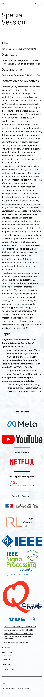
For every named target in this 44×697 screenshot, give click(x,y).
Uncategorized (8, 669)
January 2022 (8, 659)
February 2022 (8, 656)
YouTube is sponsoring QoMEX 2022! (20, 626)
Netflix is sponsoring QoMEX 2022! (19, 630)
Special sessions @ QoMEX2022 (17, 642)
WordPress (24, 688)
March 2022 (7, 652)
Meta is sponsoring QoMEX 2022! (18, 633)
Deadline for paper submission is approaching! (18, 637)
